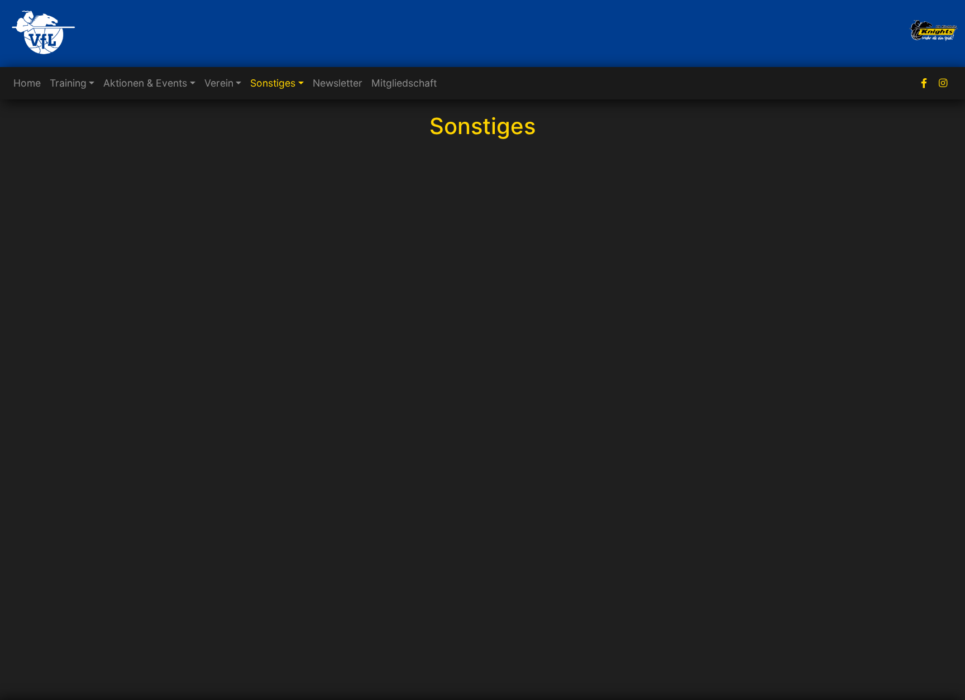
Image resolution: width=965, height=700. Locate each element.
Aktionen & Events (145, 83)
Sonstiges (272, 83)
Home (27, 83)
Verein (218, 83)
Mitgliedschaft (404, 83)
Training (68, 83)
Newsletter (337, 83)
